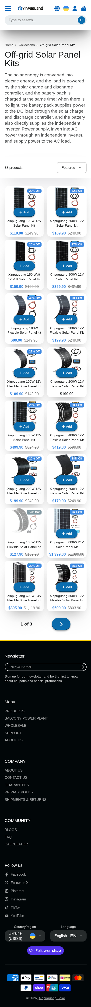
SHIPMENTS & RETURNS (25, 800)
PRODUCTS (14, 711)
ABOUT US (14, 740)
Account (75, 8)
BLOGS (11, 830)
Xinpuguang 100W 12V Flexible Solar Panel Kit (24, 533)
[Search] (82, 20)
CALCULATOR (16, 844)
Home (9, 45)
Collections (27, 45)
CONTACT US (16, 777)
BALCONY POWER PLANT (26, 718)
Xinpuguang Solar (52, 998)
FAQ (8, 837)
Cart (84, 8)
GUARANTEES (17, 785)
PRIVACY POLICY (19, 792)
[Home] (30, 8)
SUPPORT (13, 733)
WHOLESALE (15, 725)
